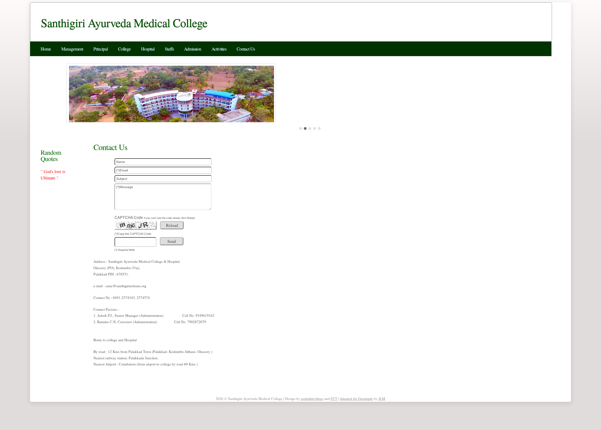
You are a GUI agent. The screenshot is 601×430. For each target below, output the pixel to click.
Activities (219, 49)
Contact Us (246, 49)
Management (72, 49)
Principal (100, 49)
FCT (334, 398)
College (124, 49)
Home (46, 49)
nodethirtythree (312, 398)
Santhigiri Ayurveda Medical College (124, 22)
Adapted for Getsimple (356, 398)
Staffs (169, 49)
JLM (381, 398)
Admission (192, 49)
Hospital (147, 49)
